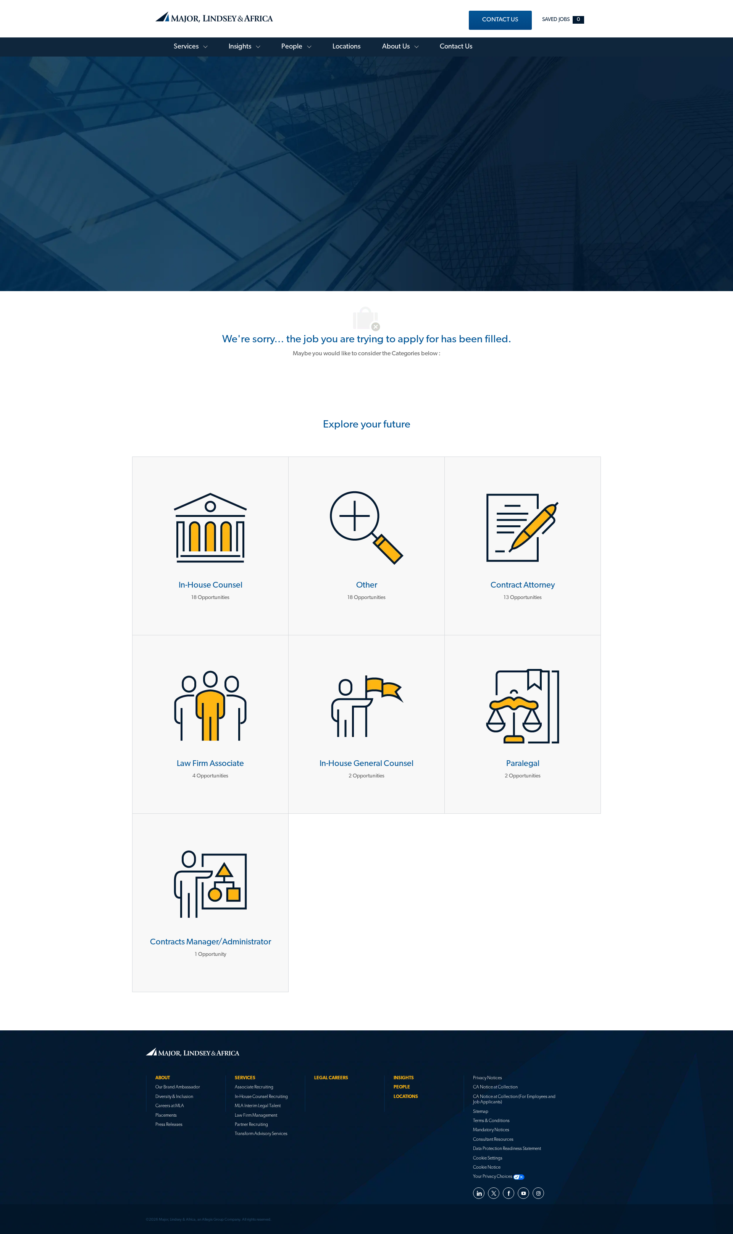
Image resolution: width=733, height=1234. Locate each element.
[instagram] (538, 1193)
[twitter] (493, 1193)
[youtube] (523, 1193)
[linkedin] (478, 1193)
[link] (500, 20)
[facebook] (508, 1193)
